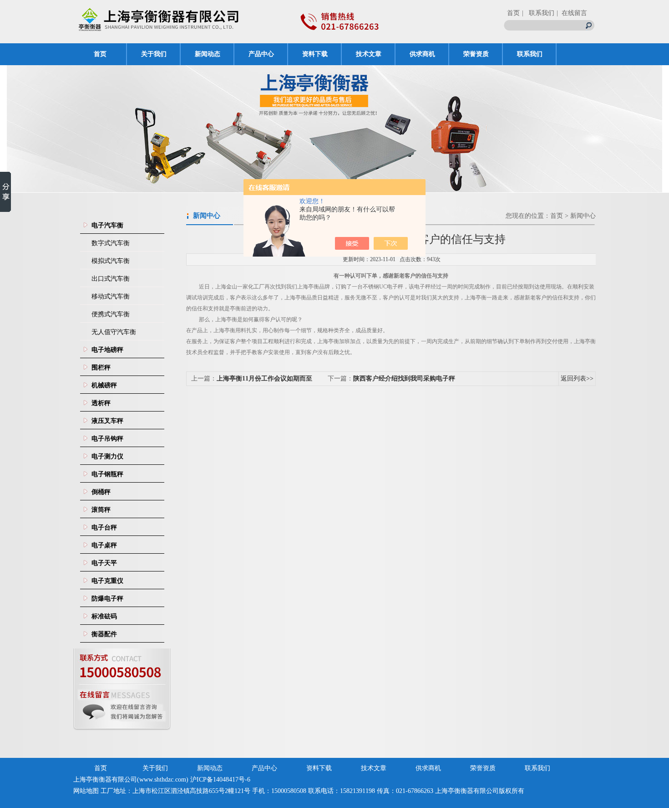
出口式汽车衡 (110, 278)
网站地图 (86, 790)
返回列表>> (577, 378)
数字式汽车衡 (110, 243)
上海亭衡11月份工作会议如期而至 (264, 378)
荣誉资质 (476, 54)
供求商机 (422, 54)
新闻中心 (583, 215)
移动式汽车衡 (110, 296)
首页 (513, 13)
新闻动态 (207, 54)
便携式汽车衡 (110, 314)
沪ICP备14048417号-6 (220, 779)
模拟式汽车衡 (110, 260)
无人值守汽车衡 (113, 332)
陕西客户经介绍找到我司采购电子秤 (404, 378)
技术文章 (368, 54)
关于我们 (154, 54)
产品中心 (261, 54)
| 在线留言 (572, 13)
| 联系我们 (538, 13)
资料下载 (315, 54)
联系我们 (529, 54)
